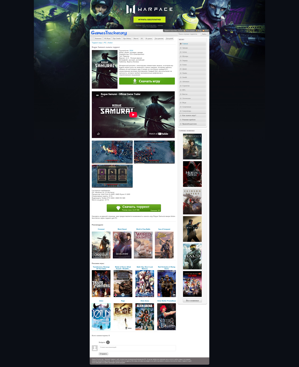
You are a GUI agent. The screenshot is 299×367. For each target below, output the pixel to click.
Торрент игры (97, 43)
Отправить (103, 354)
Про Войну (127, 38)
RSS (206, 30)
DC (142, 38)
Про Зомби (117, 38)
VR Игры (107, 38)
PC (105, 43)
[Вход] (108, 342)
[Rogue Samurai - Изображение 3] (112, 187)
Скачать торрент (141, 208)
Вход (199, 30)
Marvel (136, 38)
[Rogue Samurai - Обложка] (104, 88)
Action (110, 43)
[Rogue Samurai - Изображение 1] (112, 163)
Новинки (98, 38)
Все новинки (192, 300)
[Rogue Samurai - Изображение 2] (154, 163)
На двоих (149, 38)
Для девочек (159, 38)
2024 (131, 50)
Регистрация (190, 30)
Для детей (169, 38)
